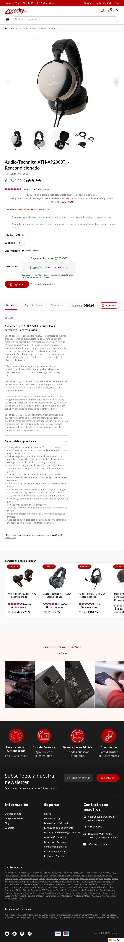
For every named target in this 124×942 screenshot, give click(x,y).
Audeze (43, 872)
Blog (7, 823)
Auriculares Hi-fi (12, 914)
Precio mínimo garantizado (43, 284)
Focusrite (36, 881)
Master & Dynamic (64, 884)
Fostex (45, 881)
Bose (32, 875)
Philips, (19, 890)
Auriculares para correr (70, 914)
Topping (56, 895)
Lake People (16, 884)
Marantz (42, 884)
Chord (89, 875)
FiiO (6, 881)
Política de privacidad (55, 851)
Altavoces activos (79, 917)
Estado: (9, 234)
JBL (95, 881)
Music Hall (42, 887)
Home (7, 28)
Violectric (78, 895)
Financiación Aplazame (55, 841)
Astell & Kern (33, 872)
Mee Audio (79, 884)
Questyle (60, 890)
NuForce (92, 887)
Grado (51, 881)
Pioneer (26, 890)
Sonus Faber (96, 893)
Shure (55, 893)
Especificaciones (33, 305)
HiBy (64, 881)
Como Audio (105, 875)
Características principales (20, 441)
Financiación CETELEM (55, 837)
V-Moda (87, 895)
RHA (87, 890)
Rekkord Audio (77, 890)
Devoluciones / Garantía (56, 823)
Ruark (102, 890)
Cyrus (15, 878)
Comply (8, 878)
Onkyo (111, 887)
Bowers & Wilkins (101, 872)
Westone (106, 895)
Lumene (26, 884)
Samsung (110, 890)
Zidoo (22, 898)
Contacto (9, 827)
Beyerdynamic (11, 875)
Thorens (48, 895)
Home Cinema (63, 917)
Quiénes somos (13, 813)
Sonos (81, 893)
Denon (42, 878)
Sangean (9, 893)
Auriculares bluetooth (46, 917)
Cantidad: (10, 242)
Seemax (28, 893)
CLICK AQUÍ (67, 201)
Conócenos (62, 653)
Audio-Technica (85, 872)
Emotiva (107, 878)
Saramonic (19, 893)
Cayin (67, 875)
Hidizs (69, 881)
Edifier (92, 878)
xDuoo (115, 895)
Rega (67, 890)
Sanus (62, 893)
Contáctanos (10, 537)
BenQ (112, 872)
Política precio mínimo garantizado (62, 832)
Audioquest (72, 872)
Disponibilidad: (13, 250)
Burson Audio (41, 875)
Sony (87, 893)
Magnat (34, 884)
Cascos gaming (102, 914)
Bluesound (24, 875)
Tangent (22, 895)
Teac (29, 895)
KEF (104, 881)
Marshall (51, 884)
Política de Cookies (54, 856)
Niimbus (62, 887)
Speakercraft (109, 893)
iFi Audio (85, 881)
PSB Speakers (48, 890)
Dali (20, 878)
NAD (50, 887)
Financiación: (12, 266)
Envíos (47, 813)
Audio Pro (61, 872)
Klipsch (110, 881)
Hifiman (76, 881)
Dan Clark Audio (30, 878)
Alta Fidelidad (112, 917)
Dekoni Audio (52, 878)
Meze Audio (90, 884)
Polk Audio (36, 890)
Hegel (58, 881)
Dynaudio (63, 878)
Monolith (9, 887)
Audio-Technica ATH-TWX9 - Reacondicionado (22, 595)
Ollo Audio (102, 887)
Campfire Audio (78, 875)
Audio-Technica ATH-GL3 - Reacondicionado (92, 595)
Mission (99, 884)
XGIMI (7, 898)
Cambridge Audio (56, 875)
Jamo (100, 881)
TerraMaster (38, 895)
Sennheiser (38, 893)
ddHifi (71, 878)
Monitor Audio (30, 887)
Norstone (83, 887)
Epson (115, 878)
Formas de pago (52, 818)
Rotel (96, 890)
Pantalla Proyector (96, 917)
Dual (77, 878)
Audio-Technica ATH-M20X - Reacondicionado (57, 595)
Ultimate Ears (67, 895)
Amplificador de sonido (30, 914)
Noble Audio (72, 887)
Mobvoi (107, 884)
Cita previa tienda (14, 818)
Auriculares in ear (50, 914)
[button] (12, 188)
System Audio (11, 895)
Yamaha (15, 898)
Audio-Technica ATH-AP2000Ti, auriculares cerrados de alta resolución (30, 328)
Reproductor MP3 (28, 917)
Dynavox (84, 878)
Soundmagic (71, 893)
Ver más (46, 277)
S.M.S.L (48, 893)
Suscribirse (107, 778)
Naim (55, 887)
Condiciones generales (56, 846)
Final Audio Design (17, 881)
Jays (91, 881)
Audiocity (52, 872)
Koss (7, 884)
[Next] (116, 81)
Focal (29, 881)
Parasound (10, 890)
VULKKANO (96, 895)
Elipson (99, 878)
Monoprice (19, 887)
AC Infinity (9, 872)
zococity (115, 933)
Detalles (11, 305)
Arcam (23, 872)
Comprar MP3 (88, 914)
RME (91, 890)
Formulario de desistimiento (58, 827)
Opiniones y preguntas (62, 305)
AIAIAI (17, 872)
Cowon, (96, 875)
